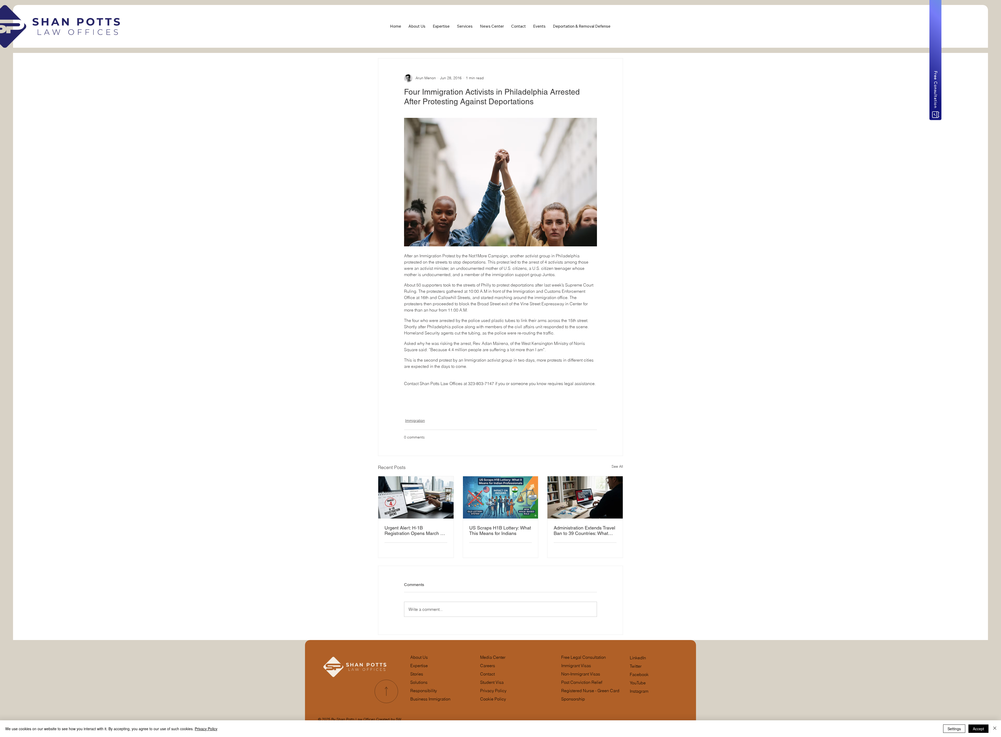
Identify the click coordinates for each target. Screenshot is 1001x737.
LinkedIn (638, 657)
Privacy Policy (493, 690)
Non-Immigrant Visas (580, 674)
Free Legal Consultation (583, 657)
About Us (419, 657)
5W (398, 719)
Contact (487, 674)
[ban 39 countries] (585, 497)
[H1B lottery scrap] (500, 497)
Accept (978, 728)
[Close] (995, 728)
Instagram (639, 691)
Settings (954, 728)
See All (617, 466)
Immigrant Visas (576, 665)
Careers (487, 665)
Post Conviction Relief (581, 682)
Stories (416, 674)
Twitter (636, 666)
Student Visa (492, 682)
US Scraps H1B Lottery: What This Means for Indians (500, 530)
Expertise (419, 665)
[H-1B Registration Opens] (416, 497)
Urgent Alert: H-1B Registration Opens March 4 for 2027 (413, 530)
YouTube (638, 682)
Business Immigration (430, 699)
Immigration (415, 420)
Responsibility (423, 690)
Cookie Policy (493, 699)
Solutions (419, 682)
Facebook (639, 674)
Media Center (492, 657)
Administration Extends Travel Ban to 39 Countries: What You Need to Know (584, 530)
